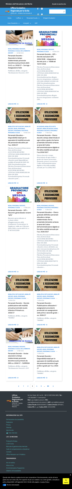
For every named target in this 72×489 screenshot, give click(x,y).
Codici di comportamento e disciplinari (17, 449)
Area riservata (12, 433)
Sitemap (8, 427)
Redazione (9, 422)
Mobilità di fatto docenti (16, 126)
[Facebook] (38, 9)
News (10, 49)
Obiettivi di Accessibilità (13, 471)
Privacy (8, 425)
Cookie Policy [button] (44, 482)
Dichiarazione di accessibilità (15, 419)
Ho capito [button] (66, 481)
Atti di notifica (10, 462)
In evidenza (40, 126)
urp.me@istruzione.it (57, 402)
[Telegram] (42, 9)
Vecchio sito (10, 430)
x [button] (70, 475)
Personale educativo (21, 130)
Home (9, 18)
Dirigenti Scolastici (49, 18)
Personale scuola (14, 51)
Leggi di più (12, 104)
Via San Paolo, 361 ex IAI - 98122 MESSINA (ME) (43, 395)
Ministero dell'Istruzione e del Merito (19, 4)
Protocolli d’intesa (11, 441)
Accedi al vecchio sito (59, 4)
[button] (4, 485)
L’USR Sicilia (10, 444)
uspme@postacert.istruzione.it (37, 402)
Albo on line (10, 465)
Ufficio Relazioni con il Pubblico (15, 454)
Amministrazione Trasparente (15, 468)
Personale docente (18, 49)
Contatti (8, 452)
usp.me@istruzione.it (37, 400)
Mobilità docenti (48, 128)
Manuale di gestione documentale (16, 446)
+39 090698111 (33, 397)
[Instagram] (38, 14)
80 (48, 386)
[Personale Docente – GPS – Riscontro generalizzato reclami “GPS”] (19, 194)
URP (36, 23)
